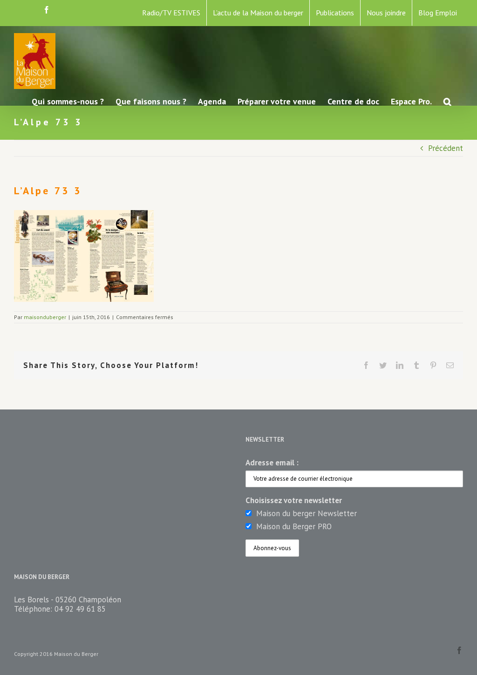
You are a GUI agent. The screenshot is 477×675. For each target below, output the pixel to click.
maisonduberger (45, 317)
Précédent (445, 148)
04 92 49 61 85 (80, 609)
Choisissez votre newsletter (293, 500)
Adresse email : (272, 462)
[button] (447, 101)
